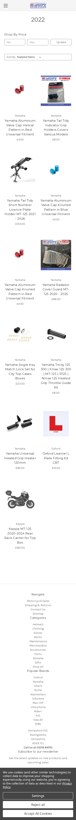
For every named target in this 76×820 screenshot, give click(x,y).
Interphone (38, 707)
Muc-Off (38, 703)
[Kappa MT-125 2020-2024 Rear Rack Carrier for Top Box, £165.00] (20, 499)
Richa (38, 690)
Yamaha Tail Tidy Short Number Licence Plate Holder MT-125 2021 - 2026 (20, 210)
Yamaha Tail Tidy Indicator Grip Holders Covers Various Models (56, 127)
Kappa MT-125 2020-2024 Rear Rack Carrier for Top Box (20, 535)
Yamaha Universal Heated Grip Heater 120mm (20, 458)
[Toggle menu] (5, 5)
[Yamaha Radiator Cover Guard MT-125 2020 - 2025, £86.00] (56, 255)
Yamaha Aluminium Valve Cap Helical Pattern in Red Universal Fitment (20, 127)
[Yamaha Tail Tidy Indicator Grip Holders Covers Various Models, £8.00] (56, 91)
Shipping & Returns (38, 605)
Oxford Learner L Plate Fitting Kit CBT (56, 458)
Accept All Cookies (38, 813)
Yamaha (38, 658)
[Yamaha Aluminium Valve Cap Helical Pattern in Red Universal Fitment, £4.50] (20, 91)
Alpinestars (38, 694)
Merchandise (38, 645)
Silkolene (38, 698)
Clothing (38, 628)
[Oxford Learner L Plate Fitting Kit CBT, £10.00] (56, 424)
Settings (38, 796)
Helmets (38, 624)
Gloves (38, 633)
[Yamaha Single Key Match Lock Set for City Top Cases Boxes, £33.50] (20, 335)
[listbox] (29, 57)
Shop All (38, 666)
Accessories (38, 650)
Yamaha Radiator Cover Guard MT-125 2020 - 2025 (56, 289)
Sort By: (11, 57)
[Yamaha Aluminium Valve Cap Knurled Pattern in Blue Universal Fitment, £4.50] (56, 171)
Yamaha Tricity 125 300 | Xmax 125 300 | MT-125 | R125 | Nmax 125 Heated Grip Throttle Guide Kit (56, 376)
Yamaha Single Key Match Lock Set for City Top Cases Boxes (20, 371)
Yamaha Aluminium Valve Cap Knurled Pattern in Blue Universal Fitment (56, 207)
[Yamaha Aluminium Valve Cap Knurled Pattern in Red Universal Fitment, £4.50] (20, 255)
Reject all (38, 804)
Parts (38, 654)
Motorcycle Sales (38, 601)
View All (38, 720)
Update (61, 42)
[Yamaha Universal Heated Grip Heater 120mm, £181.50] (20, 424)
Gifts (38, 662)
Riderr (38, 711)
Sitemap (38, 613)
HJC (38, 715)
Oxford (38, 677)
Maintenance (38, 641)
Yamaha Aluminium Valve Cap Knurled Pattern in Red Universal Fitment (20, 291)
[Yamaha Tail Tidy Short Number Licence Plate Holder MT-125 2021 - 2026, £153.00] (20, 171)
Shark (38, 686)
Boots (38, 637)
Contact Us (38, 609)
